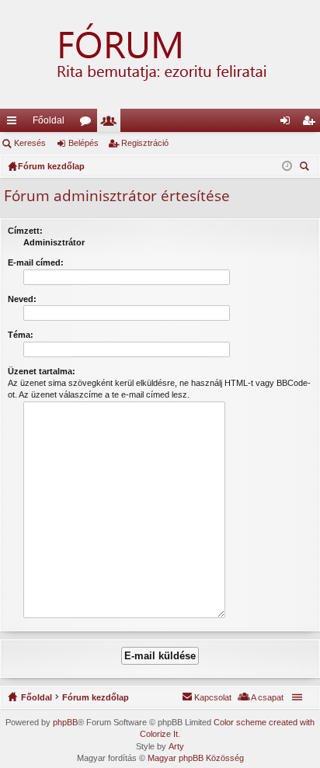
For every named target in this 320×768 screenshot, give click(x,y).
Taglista (111, 123)
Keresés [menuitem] (306, 168)
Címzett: (25, 230)
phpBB (65, 722)
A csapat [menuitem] (267, 697)
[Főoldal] (160, 54)
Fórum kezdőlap (95, 697)
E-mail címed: (36, 262)
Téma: (20, 334)
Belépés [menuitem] (288, 123)
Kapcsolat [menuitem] (212, 697)
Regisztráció (145, 143)
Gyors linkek (14, 123)
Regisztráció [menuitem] (311, 123)
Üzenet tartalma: (41, 371)
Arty (176, 746)
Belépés (83, 143)
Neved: (22, 299)
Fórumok (88, 123)
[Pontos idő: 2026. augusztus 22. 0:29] (287, 166)
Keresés (30, 143)
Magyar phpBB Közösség (196, 758)
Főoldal (48, 120)
